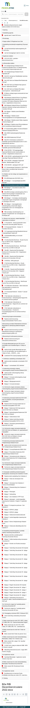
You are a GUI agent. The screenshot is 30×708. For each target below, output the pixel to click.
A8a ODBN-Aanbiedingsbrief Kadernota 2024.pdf (13, 133)
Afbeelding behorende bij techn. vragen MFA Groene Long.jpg (14, 650)
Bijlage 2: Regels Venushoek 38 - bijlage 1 (15, 587)
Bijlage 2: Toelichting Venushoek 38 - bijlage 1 (14, 551)
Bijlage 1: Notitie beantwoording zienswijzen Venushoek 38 (14, 540)
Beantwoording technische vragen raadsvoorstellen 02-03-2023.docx (12, 25)
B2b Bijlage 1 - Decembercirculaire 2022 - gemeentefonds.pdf (14, 188)
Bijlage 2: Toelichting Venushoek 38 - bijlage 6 (14, 572)
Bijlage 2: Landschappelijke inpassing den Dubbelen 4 (14, 518)
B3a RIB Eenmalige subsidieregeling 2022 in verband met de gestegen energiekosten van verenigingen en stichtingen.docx (15, 193)
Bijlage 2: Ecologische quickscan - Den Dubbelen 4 (13, 506)
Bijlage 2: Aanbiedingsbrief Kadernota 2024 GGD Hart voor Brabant (14, 413)
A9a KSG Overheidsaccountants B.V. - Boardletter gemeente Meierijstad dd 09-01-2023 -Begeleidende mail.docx (15, 141)
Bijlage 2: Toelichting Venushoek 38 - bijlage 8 (14, 581)
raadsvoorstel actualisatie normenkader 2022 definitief (15, 362)
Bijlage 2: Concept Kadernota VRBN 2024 (15, 449)
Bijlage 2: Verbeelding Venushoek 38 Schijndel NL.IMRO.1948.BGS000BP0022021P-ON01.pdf (14, 599)
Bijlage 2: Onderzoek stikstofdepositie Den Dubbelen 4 (14, 526)
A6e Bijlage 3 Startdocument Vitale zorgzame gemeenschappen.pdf (15, 121)
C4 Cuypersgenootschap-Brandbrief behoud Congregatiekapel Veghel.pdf (14, 232)
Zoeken (3, 11)
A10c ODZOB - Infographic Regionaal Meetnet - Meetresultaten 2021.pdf (13, 161)
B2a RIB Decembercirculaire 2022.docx (14, 185)
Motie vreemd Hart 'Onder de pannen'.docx (15, 633)
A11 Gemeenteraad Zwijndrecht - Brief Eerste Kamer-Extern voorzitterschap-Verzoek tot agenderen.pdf (15, 169)
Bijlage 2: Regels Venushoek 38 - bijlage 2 (15, 590)
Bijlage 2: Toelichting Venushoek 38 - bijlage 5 (14, 568)
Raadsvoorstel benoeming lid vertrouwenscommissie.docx (11, 339)
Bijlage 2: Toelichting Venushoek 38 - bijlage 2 (14, 555)
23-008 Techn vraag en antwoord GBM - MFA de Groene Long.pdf (15, 646)
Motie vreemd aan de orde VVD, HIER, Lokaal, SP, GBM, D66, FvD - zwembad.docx (13, 625)
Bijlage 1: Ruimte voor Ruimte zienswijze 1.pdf (14, 544)
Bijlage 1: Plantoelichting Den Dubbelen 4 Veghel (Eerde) (14, 488)
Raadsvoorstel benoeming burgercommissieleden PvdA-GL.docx (11, 319)
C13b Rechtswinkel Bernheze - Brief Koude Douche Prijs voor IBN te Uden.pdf (14, 282)
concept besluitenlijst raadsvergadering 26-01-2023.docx (14, 49)
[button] (26, 14)
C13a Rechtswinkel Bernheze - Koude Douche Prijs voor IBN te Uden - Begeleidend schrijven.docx (13, 277)
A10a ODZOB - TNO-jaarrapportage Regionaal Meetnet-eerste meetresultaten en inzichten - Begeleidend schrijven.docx (13, 152)
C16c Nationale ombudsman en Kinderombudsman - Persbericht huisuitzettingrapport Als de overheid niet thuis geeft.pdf (14, 311)
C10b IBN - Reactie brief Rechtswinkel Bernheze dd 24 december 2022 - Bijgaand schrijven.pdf (13, 271)
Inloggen (22, 706)
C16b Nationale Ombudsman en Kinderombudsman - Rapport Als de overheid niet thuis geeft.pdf (14, 303)
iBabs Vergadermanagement (9, 706)
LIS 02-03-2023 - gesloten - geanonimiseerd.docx (10, 59)
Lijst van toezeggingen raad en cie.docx (14, 53)
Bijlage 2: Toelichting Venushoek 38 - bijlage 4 (14, 564)
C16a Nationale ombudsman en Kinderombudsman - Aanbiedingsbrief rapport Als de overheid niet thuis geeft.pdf (14, 297)
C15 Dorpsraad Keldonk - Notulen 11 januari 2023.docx (14, 292)
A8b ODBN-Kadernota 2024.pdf (12, 137)
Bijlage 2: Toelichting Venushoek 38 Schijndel (16, 548)
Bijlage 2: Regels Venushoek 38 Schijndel (15, 585)
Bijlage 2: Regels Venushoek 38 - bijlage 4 (15, 595)
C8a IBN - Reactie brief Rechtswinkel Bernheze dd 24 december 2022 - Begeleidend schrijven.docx (14, 252)
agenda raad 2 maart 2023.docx (12, 35)
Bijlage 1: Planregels (9, 491)
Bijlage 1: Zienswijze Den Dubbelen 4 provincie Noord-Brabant (13, 483)
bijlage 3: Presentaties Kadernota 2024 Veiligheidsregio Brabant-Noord (13, 452)
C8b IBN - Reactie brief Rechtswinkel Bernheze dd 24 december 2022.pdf (13, 257)
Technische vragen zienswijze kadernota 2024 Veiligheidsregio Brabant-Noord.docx (13, 468)
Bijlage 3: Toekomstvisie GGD (12, 416)
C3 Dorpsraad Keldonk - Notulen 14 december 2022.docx (12, 227)
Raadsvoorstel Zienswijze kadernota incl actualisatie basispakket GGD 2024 (13, 404)
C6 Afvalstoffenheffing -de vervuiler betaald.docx (12, 236)
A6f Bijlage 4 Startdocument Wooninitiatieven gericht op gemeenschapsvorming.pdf (15, 125)
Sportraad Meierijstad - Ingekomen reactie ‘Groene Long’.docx (14, 657)
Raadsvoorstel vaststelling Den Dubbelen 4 (15, 476)
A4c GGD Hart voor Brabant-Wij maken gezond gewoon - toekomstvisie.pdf (13, 89)
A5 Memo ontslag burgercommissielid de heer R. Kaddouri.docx (15, 94)
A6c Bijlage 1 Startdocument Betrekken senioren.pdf (13, 112)
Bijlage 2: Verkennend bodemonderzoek (14, 514)
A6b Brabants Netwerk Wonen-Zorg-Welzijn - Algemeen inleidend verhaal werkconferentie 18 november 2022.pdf (15, 107)
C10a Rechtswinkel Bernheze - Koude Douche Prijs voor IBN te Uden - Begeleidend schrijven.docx (13, 265)
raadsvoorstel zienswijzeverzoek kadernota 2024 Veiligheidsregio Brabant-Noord (14, 446)
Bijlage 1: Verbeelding (10, 494)
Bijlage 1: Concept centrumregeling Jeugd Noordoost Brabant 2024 (14, 377)
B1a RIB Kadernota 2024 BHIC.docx (13, 178)
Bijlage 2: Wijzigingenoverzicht (12, 381)
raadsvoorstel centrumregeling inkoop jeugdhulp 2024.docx (13, 373)
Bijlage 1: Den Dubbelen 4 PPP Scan (14, 496)
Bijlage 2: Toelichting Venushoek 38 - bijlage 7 (14, 577)
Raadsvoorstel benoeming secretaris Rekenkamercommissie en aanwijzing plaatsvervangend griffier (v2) (12, 331)
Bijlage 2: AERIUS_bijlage (11, 509)
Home (3, 20)
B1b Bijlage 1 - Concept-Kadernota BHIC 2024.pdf (14, 181)
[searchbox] (12, 14)
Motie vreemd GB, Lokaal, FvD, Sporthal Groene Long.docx (13, 642)
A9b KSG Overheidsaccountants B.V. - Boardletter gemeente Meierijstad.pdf (13, 146)
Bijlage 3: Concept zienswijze (12, 384)
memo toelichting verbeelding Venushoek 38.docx (14, 616)
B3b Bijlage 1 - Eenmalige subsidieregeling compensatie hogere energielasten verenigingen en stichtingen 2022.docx (14, 199)
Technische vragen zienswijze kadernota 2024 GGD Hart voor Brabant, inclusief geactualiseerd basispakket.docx (13, 436)
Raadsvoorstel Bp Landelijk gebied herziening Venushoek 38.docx (12, 535)
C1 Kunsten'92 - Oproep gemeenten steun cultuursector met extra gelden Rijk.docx (14, 223)
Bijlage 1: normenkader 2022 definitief (14, 365)
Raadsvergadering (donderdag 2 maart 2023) (18, 20)
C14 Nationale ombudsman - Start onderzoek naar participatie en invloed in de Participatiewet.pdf (15, 287)
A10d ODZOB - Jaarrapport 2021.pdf (13, 165)
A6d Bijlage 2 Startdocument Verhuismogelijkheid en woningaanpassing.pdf (14, 116)
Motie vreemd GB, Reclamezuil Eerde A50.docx (13, 666)
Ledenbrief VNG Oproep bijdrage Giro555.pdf (16, 355)
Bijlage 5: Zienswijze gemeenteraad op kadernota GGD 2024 (13, 424)
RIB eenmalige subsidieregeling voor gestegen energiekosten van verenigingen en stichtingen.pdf (13, 213)
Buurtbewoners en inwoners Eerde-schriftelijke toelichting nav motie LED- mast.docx (14, 674)
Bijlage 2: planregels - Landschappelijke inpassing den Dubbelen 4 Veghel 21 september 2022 (14, 501)
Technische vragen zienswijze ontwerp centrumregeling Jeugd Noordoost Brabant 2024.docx (13, 393)
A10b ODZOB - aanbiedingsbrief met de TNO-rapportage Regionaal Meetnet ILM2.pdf (15, 157)
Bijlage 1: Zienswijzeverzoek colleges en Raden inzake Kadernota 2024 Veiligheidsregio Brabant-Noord (14, 458)
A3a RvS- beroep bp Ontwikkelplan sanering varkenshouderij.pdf (14, 77)
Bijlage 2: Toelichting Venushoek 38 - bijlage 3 (14, 559)
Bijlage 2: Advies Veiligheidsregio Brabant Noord (14, 522)
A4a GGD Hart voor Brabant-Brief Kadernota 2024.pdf (14, 81)
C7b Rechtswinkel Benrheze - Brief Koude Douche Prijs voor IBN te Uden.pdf (14, 246)
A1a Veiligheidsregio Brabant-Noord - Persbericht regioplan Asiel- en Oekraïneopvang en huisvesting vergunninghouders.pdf (14, 67)
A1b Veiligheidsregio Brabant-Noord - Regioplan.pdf (13, 72)
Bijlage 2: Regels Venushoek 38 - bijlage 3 (15, 592)
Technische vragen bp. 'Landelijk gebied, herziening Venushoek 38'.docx (13, 609)
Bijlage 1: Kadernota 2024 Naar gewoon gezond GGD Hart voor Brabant (13, 408)
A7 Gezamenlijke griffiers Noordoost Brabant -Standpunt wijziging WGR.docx (15, 129)
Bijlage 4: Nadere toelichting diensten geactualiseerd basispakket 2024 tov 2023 (13, 420)
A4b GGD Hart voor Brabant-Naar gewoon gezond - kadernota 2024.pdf (14, 85)
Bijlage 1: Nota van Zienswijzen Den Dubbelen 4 (12, 479)
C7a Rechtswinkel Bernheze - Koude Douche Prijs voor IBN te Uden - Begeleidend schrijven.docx (15, 241)
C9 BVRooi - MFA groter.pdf (11, 260)
